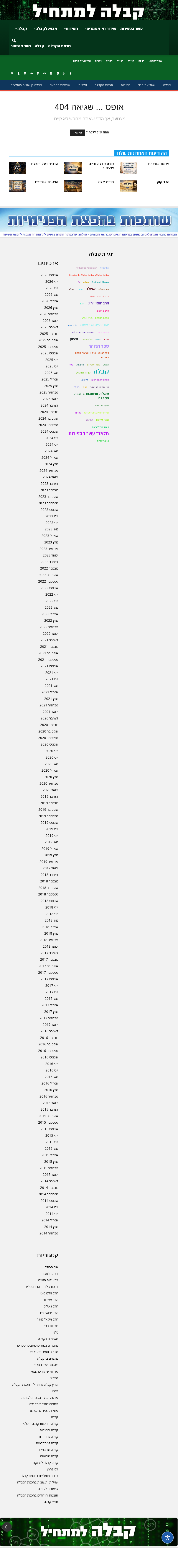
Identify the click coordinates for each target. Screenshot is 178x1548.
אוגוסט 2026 (49, 275)
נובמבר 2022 (49, 568)
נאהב (106, 339)
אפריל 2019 (49, 848)
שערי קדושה (102, 420)
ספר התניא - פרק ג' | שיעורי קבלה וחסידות (92, 355)
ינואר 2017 (50, 1024)
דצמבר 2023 (49, 483)
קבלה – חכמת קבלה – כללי (40, 1423)
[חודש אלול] (73, 186)
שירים (78, 412)
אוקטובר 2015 (48, 1116)
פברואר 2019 (49, 861)
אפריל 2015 (49, 1155)
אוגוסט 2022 (49, 588)
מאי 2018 (51, 920)
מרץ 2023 (51, 542)
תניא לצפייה (103, 441)
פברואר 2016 (49, 1096)
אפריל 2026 (49, 301)
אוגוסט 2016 (49, 1057)
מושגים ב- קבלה (47, 1358)
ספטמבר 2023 (48, 503)
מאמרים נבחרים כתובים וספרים (37, 1345)
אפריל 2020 (49, 770)
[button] (14, 37)
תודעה (89, 419)
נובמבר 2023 (49, 490)
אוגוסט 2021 (49, 666)
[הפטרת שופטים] (17, 186)
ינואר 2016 (50, 1103)
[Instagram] (51, 74)
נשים (98, 339)
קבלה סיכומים (49, 1456)
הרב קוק (163, 182)
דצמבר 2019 (49, 796)
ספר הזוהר (99, 346)
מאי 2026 (51, 294)
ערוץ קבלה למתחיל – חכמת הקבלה (35, 1384)
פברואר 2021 (49, 705)
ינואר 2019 (50, 868)
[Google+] (64, 74)
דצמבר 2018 (49, 874)
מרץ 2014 (51, 1226)
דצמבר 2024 (49, 405)
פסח (55, 1391)
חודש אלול (106, 182)
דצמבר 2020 (49, 718)
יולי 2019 (51, 829)
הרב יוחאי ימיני (48, 1312)
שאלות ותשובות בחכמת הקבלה (37, 1482)
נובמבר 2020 (49, 725)
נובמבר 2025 (49, 333)
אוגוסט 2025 (49, 353)
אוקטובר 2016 (48, 1044)
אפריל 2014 (49, 1220)
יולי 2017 (51, 985)
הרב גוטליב (51, 1306)
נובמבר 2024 (49, 412)
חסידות (72, 28)
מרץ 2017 (51, 1011)
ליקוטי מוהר (103, 332)
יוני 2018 (52, 914)
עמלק (106, 364)
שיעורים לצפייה (48, 1489)
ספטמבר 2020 (48, 738)
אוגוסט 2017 (49, 979)
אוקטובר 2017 (48, 966)
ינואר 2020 (50, 790)
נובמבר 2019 (49, 803)
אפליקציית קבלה (82, 61)
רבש (84, 387)
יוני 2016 (52, 1070)
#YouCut (104, 267)
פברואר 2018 (49, 940)
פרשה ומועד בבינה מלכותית (39, 1397)
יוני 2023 (52, 522)
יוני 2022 (52, 601)
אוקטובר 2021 (48, 653)
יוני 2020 (52, 757)
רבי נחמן (52, 1469)
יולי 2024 (51, 438)
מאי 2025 (51, 372)
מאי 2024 (51, 451)
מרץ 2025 (51, 386)
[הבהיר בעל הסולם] (17, 168)
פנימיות (80, 364)
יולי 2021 (51, 672)
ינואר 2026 (50, 320)
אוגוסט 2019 (49, 822)
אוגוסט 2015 (49, 1129)
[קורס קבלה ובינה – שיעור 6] (73, 168)
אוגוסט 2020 (49, 744)
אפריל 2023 (49, 535)
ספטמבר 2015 (48, 1122)
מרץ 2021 (51, 698)
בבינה (141, 61)
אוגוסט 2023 (49, 509)
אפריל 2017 (49, 1005)
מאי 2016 (51, 1077)
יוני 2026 (52, 288)
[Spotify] (25, 74)
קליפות (84, 380)
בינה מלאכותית (48, 1273)
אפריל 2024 (49, 457)
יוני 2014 (52, 1213)
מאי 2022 (51, 607)
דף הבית (78, 132)
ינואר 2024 (50, 477)
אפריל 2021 (49, 692)
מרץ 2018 (51, 933)
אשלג (91, 289)
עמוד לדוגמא (155, 61)
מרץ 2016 (51, 1090)
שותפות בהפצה (60, 85)
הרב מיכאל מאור (47, 1319)
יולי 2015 (51, 1135)
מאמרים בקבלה (48, 1339)
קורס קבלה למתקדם (44, 1462)
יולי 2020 (51, 751)
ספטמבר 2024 (48, 425)
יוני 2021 (52, 679)
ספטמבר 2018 (48, 894)
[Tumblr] (18, 74)
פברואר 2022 (49, 627)
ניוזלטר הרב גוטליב (46, 1365)
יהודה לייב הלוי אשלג (94, 325)
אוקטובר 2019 (48, 809)
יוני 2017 (52, 992)
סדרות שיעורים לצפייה (43, 1371)
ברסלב (72, 289)
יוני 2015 (52, 1142)
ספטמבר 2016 (48, 1050)
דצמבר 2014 (49, 1181)
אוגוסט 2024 (49, 431)
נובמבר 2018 (49, 881)
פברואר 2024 (49, 470)
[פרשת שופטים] (128, 168)
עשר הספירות (131, 28)
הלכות (82, 85)
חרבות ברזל (50, 1326)
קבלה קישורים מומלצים (26, 85)
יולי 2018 (51, 907)
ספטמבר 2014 (48, 1194)
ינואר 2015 (50, 1174)
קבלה (39, 46)
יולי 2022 (51, 594)
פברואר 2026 (49, 314)
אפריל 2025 (49, 379)
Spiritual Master (100, 282)
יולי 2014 (51, 1207)
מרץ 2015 (51, 1161)
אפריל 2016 (49, 1083)
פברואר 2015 (49, 1168)
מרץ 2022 (51, 620)
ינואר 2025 (50, 399)
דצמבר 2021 (49, 640)
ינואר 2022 (50, 633)
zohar (86, 282)
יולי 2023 (51, 516)
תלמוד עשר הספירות (88, 434)
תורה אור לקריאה (100, 427)
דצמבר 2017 (49, 953)
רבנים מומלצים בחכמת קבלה (39, 1475)
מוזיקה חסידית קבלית (44, 1352)
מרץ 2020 (51, 777)
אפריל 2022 (49, 614)
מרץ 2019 (51, 855)
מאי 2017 (51, 998)
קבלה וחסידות (49, 1430)
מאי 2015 (51, 1148)
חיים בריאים (103, 310)
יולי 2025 (51, 359)
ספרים (54, 1378)
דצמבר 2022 (49, 562)
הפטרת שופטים (46, 182)
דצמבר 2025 (49, 327)
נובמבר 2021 (49, 646)
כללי (55, 1332)
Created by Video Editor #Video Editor (89, 275)
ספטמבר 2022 (48, 581)
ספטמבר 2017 (48, 972)
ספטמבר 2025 (48, 346)
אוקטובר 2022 (48, 575)
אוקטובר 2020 (48, 731)
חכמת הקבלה (59, 46)
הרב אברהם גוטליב (99, 296)
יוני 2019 (52, 835)
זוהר (82, 303)
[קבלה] (89, 10)
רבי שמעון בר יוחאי (99, 387)
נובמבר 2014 (49, 1187)
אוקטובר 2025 (48, 340)
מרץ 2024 (51, 464)
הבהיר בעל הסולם (44, 164)
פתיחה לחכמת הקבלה (43, 1404)
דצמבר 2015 (49, 1109)
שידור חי (109, 28)
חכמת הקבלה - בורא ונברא (95, 318)
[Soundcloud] (31, 74)
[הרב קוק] (128, 186)
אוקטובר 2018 (48, 887)
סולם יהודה (86, 339)
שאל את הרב (146, 85)
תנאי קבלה (51, 1502)
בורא (81, 289)
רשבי (76, 387)
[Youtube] (12, 74)
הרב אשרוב (50, 1299)
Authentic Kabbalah (86, 267)
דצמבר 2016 (49, 1031)
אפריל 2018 (49, 927)
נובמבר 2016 (49, 1037)
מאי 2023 (51, 529)
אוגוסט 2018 (49, 901)
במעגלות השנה (48, 1280)
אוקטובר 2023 (48, 496)
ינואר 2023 (50, 555)
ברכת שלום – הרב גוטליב (41, 1286)
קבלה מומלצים (48, 1449)
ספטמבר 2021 (48, 659)
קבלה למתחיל (83, 372)
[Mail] (44, 74)
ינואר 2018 (50, 946)
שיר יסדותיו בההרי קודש (96, 412)
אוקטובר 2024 (48, 418)
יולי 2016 (51, 1063)
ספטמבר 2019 (48, 816)
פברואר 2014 (49, 1233)
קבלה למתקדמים (47, 1443)
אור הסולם (51, 1267)
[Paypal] (38, 74)
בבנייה (131, 61)
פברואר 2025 (49, 392)
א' (79, 282)
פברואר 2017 (49, 1018)
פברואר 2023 (49, 548)
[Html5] (57, 74)
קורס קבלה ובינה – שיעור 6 (99, 166)
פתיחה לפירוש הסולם (44, 1410)
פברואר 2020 (49, 783)
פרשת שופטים (158, 164)
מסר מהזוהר (21, 46)
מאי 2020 (51, 764)
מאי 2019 (51, 842)
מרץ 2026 (51, 307)
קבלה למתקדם (48, 1436)
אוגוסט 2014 (49, 1200)
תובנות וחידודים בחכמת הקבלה (37, 1495)
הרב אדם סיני (49, 1293)
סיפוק (74, 339)
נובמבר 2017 (49, 959)
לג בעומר (72, 325)
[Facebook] (70, 74)
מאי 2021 (51, 685)
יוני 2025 (52, 366)
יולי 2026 (51, 281)
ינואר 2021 (50, 711)
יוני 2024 (52, 444)
